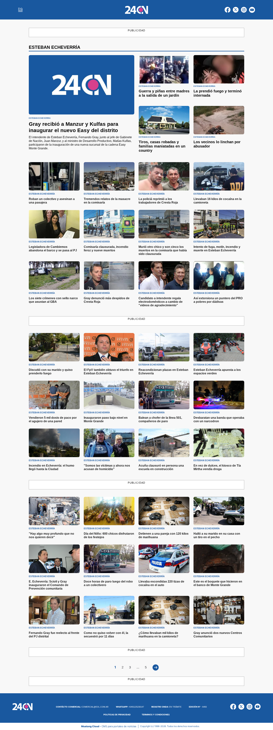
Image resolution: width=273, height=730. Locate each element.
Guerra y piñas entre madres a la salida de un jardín (164, 93)
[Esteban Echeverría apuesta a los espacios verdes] (219, 347)
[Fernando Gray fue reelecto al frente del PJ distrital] (54, 610)
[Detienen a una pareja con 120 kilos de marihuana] (164, 511)
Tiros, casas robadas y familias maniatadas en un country (162, 146)
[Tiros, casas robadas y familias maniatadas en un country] (164, 120)
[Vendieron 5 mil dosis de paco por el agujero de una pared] (54, 395)
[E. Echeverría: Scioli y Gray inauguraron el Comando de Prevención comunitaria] (54, 558)
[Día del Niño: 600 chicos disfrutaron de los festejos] (109, 511)
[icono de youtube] (252, 10)
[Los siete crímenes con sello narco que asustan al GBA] (54, 275)
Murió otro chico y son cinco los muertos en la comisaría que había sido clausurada (163, 250)
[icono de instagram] (244, 10)
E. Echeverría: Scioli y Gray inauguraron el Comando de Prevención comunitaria (48, 585)
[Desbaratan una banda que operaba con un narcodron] (219, 395)
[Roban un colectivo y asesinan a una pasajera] (54, 176)
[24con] (136, 10)
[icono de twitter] (236, 10)
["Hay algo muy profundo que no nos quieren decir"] (54, 511)
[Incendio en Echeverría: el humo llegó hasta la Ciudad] (54, 443)
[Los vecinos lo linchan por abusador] (219, 120)
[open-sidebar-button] (20, 10)
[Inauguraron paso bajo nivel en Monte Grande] (109, 395)
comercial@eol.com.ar (82, 707)
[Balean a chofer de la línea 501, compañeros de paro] (164, 395)
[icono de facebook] (227, 10)
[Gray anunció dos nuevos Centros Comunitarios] (219, 610)
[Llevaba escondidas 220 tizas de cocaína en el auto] (164, 558)
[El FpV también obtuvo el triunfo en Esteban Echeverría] (109, 347)
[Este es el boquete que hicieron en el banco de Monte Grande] (219, 558)
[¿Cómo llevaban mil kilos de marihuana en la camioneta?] (164, 610)
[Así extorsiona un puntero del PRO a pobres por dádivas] (219, 275)
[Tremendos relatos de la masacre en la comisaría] (109, 176)
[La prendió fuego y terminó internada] (219, 69)
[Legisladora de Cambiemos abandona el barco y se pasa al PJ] (54, 224)
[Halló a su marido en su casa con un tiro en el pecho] (219, 511)
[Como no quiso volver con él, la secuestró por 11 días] (109, 610)
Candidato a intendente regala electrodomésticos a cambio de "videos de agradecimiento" (161, 302)
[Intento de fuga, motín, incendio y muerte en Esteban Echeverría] (219, 224)
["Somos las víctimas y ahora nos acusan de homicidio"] (109, 443)
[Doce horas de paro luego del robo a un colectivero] (109, 558)
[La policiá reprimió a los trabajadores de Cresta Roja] (164, 176)
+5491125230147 (130, 707)
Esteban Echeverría (40, 118)
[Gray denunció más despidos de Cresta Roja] (109, 275)
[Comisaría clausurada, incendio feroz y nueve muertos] (109, 224)
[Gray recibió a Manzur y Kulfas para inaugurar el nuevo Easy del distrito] (81, 84)
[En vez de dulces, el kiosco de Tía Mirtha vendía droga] (219, 443)
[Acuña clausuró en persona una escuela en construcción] (164, 443)
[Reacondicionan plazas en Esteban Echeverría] (164, 347)
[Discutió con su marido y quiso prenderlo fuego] (54, 347)
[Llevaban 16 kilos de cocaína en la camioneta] (219, 176)
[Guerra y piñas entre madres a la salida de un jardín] (164, 69)
